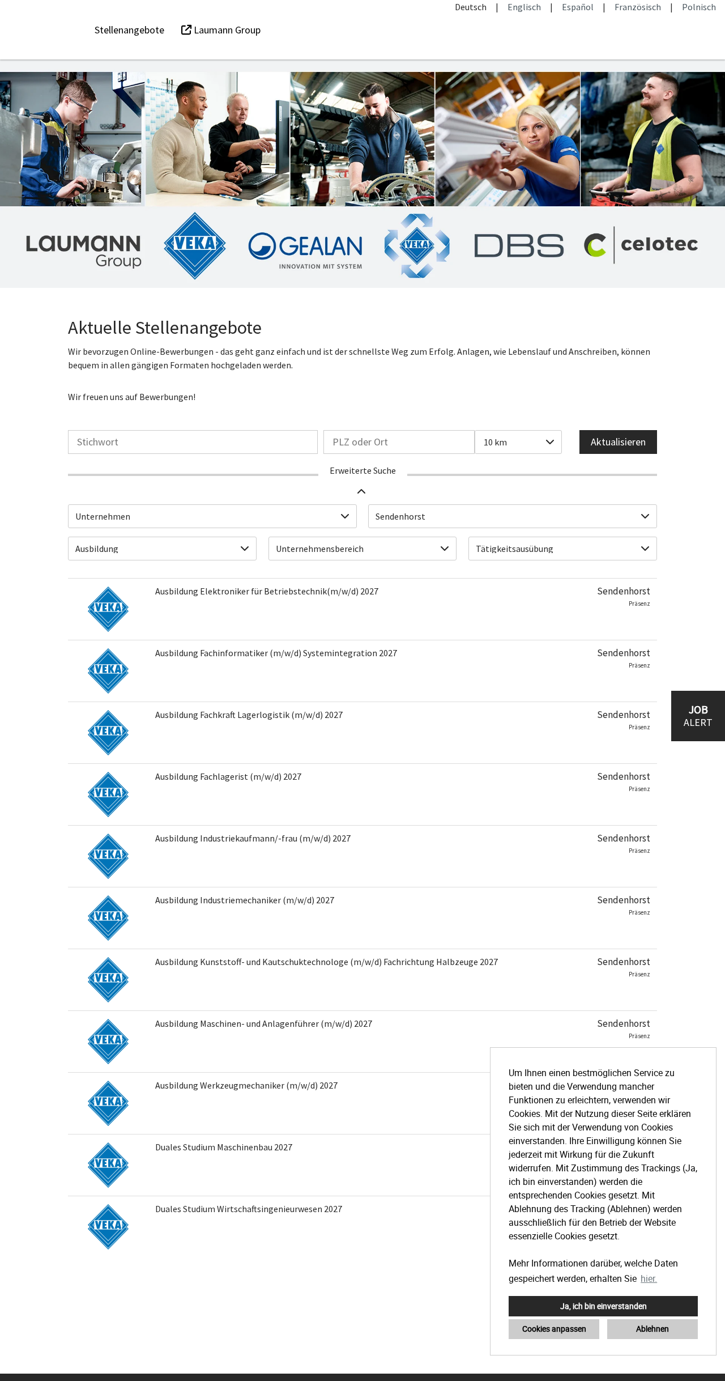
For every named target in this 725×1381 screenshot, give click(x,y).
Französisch (638, 6)
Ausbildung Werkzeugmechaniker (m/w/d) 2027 (246, 1085)
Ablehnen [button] (652, 1328)
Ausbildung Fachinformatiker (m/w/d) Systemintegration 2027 (276, 652)
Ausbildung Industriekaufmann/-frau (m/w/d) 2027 (253, 838)
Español (578, 6)
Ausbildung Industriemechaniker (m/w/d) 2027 (244, 900)
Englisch (524, 6)
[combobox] (518, 442)
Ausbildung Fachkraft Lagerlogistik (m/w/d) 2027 (249, 714)
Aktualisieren (618, 441)
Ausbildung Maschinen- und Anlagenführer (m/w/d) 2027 (263, 1023)
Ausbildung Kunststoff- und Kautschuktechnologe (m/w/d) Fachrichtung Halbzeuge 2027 (326, 961)
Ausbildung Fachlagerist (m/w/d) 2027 (228, 776)
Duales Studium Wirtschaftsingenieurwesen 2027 (248, 1208)
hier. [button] (649, 1278)
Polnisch (699, 6)
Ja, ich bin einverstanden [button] (603, 1306)
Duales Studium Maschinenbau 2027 (223, 1147)
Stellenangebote (129, 29)
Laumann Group (226, 29)
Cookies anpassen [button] (554, 1328)
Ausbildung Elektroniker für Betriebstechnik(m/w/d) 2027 (266, 591)
